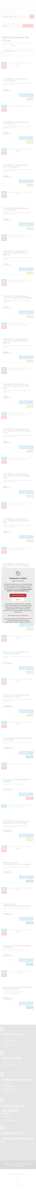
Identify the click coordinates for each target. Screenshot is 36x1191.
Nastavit (18, 599)
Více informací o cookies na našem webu (18, 615)
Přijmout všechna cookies (18, 595)
